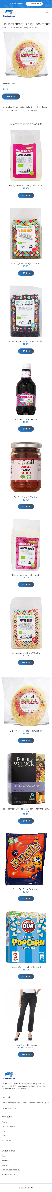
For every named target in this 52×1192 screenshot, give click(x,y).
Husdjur (5, 1131)
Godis (4, 1122)
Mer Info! (11, 96)
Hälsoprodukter (8, 1127)
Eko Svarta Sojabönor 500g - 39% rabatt (26, 341)
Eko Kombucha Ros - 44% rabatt (26, 419)
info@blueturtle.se (9, 1108)
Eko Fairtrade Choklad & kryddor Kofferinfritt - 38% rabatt (26, 810)
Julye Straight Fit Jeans (26, 1045)
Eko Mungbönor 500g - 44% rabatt (26, 263)
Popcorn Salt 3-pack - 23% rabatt (26, 967)
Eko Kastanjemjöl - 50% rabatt (26, 575)
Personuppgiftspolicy (11, 1170)
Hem (4, 27)
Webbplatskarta (8, 1174)
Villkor (4, 1165)
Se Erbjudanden (34, 4)
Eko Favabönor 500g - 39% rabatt (26, 653)
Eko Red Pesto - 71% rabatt (26, 497)
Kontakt (5, 1161)
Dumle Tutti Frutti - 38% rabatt (26, 889)
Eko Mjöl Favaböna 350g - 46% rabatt (26, 185)
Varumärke (6, 1140)
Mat (3, 1136)
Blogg (4, 1156)
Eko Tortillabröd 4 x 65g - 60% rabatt (26, 731)
